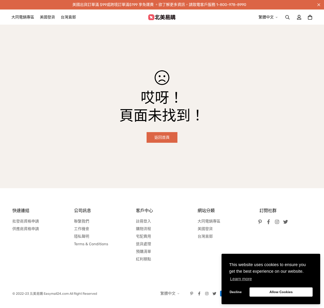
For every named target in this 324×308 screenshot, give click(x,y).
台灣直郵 (68, 17)
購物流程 (143, 229)
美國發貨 (47, 17)
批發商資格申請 (25, 221)
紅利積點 (143, 259)
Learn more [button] (241, 279)
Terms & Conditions (91, 244)
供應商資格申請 (25, 229)
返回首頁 (162, 137)
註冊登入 (143, 221)
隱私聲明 (81, 236)
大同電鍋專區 (22, 17)
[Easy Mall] (162, 17)
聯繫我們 (81, 221)
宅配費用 (143, 236)
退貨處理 (143, 244)
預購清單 (143, 251)
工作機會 (81, 229)
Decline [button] (236, 292)
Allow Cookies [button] (281, 292)
